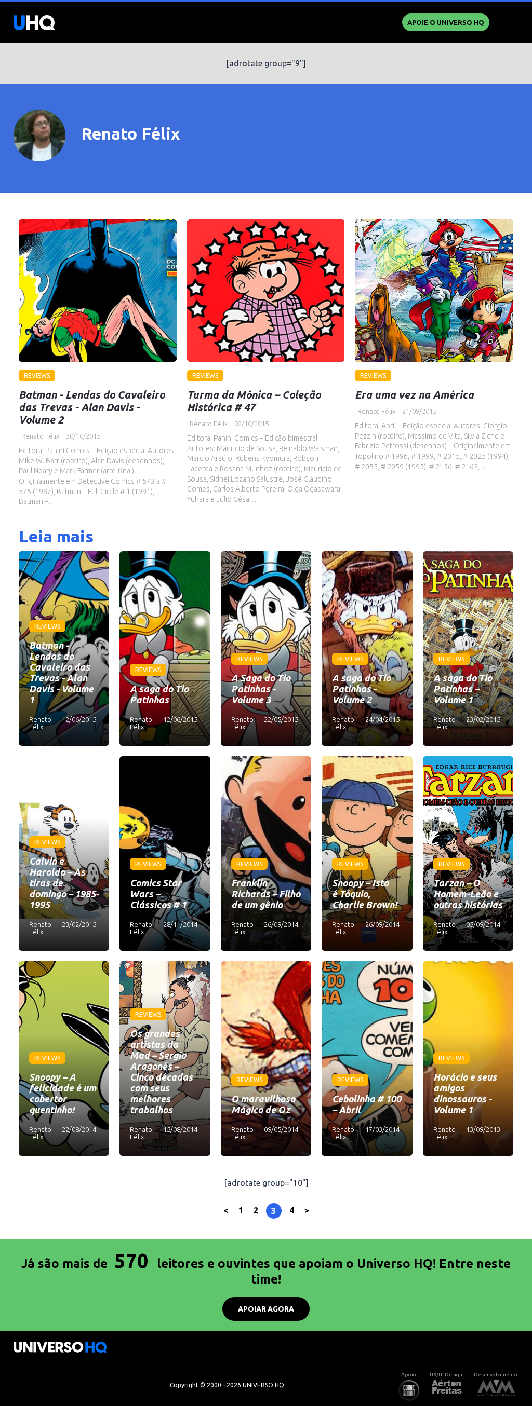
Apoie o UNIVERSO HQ (445, 22)
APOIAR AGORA (266, 1309)
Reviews (37, 375)
